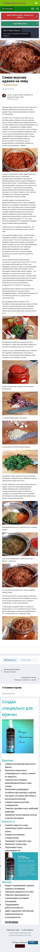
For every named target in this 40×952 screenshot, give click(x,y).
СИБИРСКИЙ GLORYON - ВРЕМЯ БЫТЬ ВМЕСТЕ (20, 16)
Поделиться (11, 660)
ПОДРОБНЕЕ (11, 922)
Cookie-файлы (27, 930)
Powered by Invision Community (20, 935)
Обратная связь (13, 930)
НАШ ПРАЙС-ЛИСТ (20, 24)
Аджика (10, 97)
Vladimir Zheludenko (13, 33)
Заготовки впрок (11, 30)
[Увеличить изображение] (20, 160)
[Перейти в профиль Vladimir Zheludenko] (4, 96)
